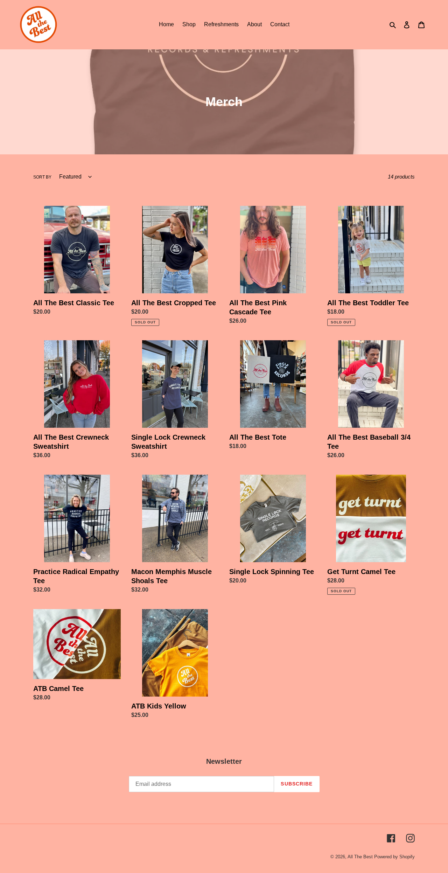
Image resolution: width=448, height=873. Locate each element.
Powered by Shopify (394, 856)
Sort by (42, 177)
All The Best (360, 856)
